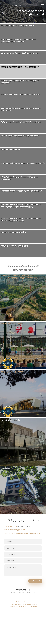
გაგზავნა (34, 581)
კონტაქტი (33, 606)
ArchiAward (14, 5)
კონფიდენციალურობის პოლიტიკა (24, 604)
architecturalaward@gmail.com (15, 530)
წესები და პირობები (24, 602)
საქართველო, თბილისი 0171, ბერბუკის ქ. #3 (22, 533)
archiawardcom (23, 590)
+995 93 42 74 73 (10, 526)
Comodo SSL (23, 597)
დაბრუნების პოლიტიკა (19, 606)
